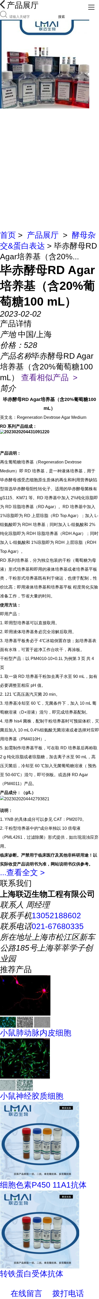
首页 (8, 235)
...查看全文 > (22, 872)
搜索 (61, 17)
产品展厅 (43, 235)
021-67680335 (58, 926)
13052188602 (56, 915)
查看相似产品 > (49, 377)
